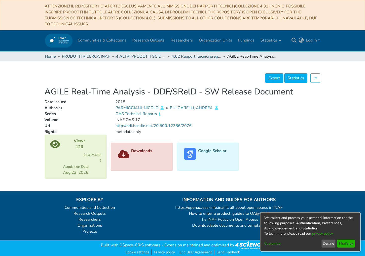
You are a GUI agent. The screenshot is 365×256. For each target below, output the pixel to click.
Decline (328, 243)
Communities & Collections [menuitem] (102, 40)
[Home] (59, 40)
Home (50, 56)
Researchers (89, 219)
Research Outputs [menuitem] (148, 40)
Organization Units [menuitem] (215, 40)
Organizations (89, 225)
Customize (272, 243)
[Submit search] (294, 40)
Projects (89, 231)
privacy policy (322, 233)
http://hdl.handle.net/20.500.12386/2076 (153, 125)
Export (274, 78)
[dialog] (310, 232)
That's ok (345, 243)
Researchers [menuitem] (182, 40)
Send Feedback (228, 252)
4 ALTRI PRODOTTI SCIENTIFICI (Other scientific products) (141, 56)
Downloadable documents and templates (229, 225)
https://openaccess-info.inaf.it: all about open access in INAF (229, 207)
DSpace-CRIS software (140, 245)
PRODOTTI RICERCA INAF (86, 56)
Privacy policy (164, 252)
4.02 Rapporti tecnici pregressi (196, 56)
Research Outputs (89, 213)
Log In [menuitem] (311, 40)
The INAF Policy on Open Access (229, 219)
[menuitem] (270, 40)
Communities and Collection (90, 207)
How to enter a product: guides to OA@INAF (229, 213)
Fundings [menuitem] (246, 40)
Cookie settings (137, 252)
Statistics (296, 78)
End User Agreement (196, 252)
